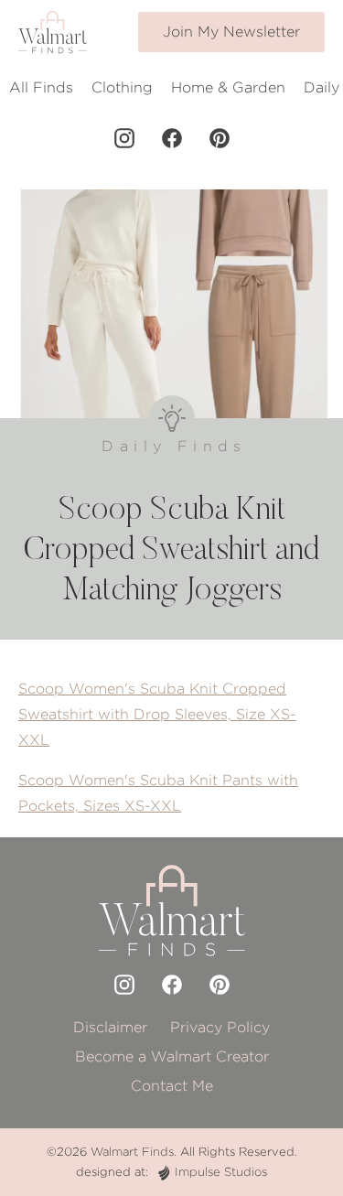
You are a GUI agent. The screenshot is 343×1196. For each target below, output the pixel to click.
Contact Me (172, 1085)
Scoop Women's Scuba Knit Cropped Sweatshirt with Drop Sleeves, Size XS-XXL (157, 714)
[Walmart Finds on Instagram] (124, 138)
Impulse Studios (221, 1172)
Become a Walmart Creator (172, 1056)
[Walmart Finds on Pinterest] (219, 138)
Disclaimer (110, 1027)
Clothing (122, 87)
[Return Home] (52, 32)
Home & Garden (228, 87)
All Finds (41, 87)
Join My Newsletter (231, 31)
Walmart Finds (132, 1151)
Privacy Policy (220, 1027)
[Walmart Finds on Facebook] (172, 138)
